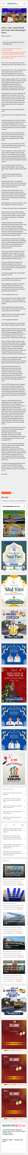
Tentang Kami (18, 1140)
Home (2, 24)
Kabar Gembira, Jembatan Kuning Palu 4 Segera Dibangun (13, 945)
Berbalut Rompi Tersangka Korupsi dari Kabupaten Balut (13, 969)
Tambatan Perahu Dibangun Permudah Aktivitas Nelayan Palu (13, 921)
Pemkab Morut (7, 24)
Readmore (21, 885)
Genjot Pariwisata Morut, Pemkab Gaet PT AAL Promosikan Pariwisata (13, 534)
